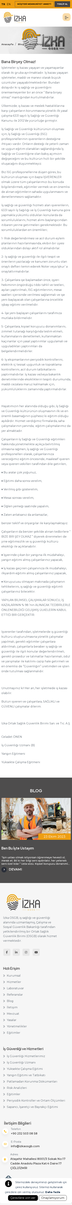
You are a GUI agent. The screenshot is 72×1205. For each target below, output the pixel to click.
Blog (21, 44)
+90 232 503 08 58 (24, 1133)
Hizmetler (14, 982)
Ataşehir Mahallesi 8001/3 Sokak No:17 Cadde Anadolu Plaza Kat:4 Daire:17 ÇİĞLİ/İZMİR (37, 1163)
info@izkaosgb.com (25, 1146)
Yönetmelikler (17, 1026)
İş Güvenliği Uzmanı (21, 1062)
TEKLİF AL (62, 4)
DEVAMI (15, 869)
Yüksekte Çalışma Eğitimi (25, 1069)
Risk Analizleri (17, 1088)
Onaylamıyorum (52, 1198)
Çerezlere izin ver (22, 1198)
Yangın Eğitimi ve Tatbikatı (26, 1075)
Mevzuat (13, 1013)
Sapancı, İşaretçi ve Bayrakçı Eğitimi (32, 1107)
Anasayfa (7, 44)
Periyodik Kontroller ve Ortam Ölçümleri (36, 1100)
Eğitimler (13, 1032)
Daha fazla (52, 1192)
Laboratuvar (15, 988)
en (9, 4)
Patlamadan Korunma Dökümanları (32, 1081)
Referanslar (15, 994)
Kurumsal (14, 975)
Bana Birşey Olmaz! (41, 44)
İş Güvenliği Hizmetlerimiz (26, 1056)
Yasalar (11, 1020)
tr (3, 4)
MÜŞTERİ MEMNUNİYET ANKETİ (34, 4)
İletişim (12, 1007)
